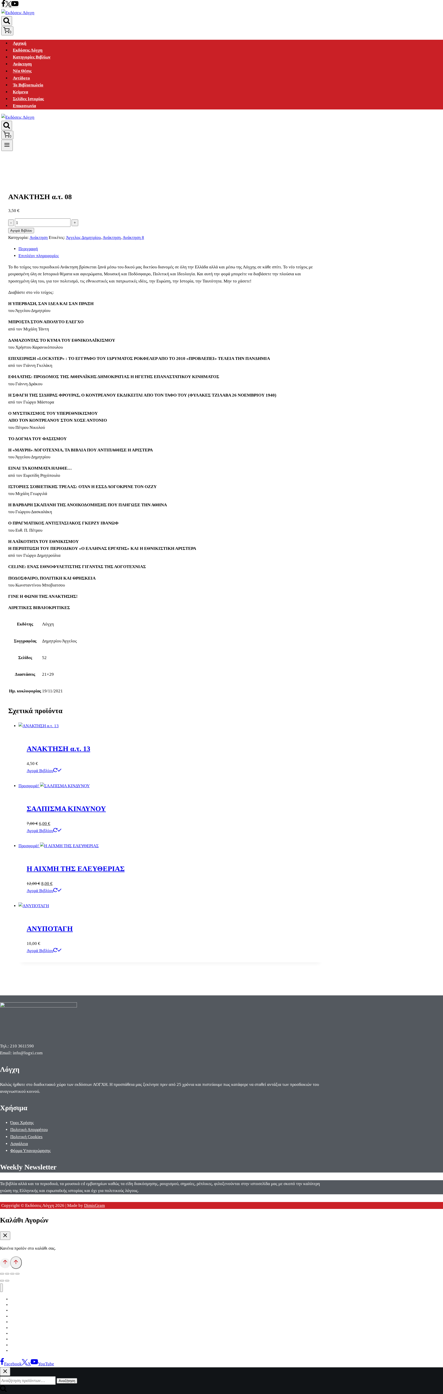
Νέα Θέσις (22, 71)
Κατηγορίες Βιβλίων (32, 57)
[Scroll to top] (5, 1263)
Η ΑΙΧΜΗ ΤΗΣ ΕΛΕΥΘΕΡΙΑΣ (76, 869)
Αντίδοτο (21, 78)
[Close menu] (1, 1288)
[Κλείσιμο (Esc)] (17, 1274)
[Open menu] (7, 145)
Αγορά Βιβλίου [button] (40, 770)
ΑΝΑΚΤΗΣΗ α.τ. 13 (58, 749)
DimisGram (94, 1205)
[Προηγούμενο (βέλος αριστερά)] (2, 1280)
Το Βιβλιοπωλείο (28, 85)
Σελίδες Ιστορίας (28, 98)
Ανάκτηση (22, 64)
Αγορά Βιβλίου (21, 231)
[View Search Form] (6, 21)
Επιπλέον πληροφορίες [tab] (38, 255)
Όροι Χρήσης (22, 1122)
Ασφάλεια (19, 1143)
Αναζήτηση (67, 1381)
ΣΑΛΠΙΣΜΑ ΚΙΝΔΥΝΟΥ (66, 809)
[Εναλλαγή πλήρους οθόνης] (7, 1274)
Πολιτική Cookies (26, 1136)
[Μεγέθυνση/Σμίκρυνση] (2, 1274)
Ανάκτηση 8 (133, 237)
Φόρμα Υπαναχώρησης (30, 1150)
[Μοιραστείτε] (12, 1274)
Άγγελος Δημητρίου (83, 237)
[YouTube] (14, 5)
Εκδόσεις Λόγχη (28, 50)
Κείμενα (20, 91)
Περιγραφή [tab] (28, 248)
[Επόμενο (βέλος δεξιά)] (7, 1280)
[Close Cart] (5, 1235)
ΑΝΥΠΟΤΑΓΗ (50, 929)
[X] (8, 5)
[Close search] (5, 1371)
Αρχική (19, 43)
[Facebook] (3, 5)
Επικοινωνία (24, 105)
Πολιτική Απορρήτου (29, 1129)
